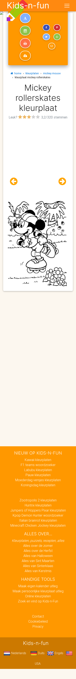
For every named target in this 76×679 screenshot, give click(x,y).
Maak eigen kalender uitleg (38, 586)
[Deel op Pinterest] (57, 27)
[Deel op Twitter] (46, 36)
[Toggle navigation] (67, 6)
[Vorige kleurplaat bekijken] (15, 181)
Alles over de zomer (38, 545)
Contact (38, 616)
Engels (58, 653)
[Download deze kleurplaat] (25, 56)
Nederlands (18, 653)
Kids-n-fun (28, 5)
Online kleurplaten (38, 596)
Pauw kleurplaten (38, 475)
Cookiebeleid (38, 621)
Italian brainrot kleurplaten (38, 520)
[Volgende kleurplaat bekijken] (60, 181)
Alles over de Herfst (38, 551)
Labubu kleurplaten (38, 470)
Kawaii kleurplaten (38, 460)
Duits (41, 653)
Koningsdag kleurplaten (38, 485)
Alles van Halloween (38, 556)
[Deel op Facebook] (46, 27)
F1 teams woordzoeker (38, 465)
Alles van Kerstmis (38, 571)
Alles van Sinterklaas (38, 566)
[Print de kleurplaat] (25, 43)
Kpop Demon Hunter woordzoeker (38, 515)
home (17, 73)
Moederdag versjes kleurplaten (38, 480)
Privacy (38, 626)
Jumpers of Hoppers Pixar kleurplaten (38, 510)
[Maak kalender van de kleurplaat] (25, 31)
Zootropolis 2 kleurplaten (38, 500)
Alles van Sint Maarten (38, 561)
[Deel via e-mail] (51, 46)
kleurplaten (32, 73)
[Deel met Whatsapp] (57, 36)
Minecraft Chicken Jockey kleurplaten (38, 525)
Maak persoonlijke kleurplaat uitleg (38, 591)
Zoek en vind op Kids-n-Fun (38, 601)
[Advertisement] (38, 158)
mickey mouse (52, 73)
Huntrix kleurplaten (38, 505)
